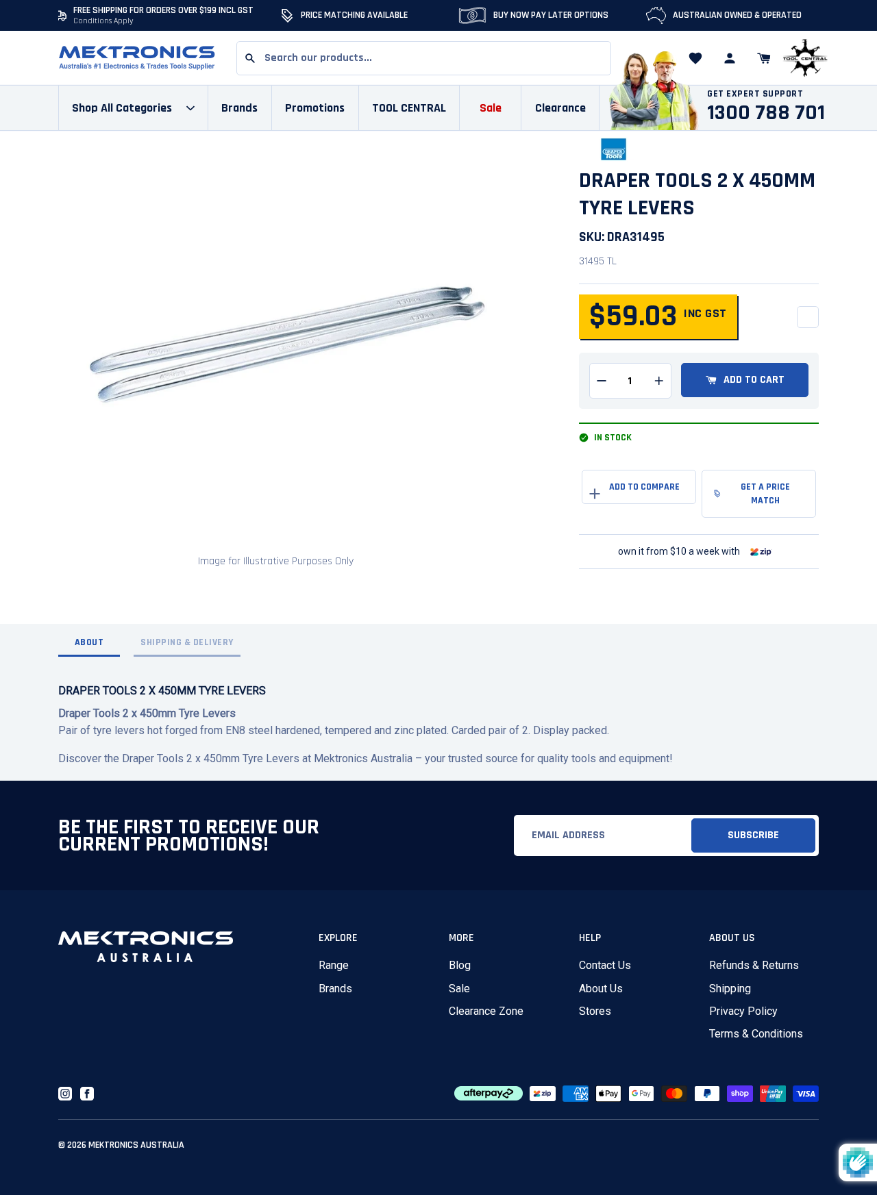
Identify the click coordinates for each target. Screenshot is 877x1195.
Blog (460, 965)
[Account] (730, 58)
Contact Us (605, 965)
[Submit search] (250, 58)
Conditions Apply (103, 21)
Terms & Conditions (756, 1033)
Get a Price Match (765, 494)
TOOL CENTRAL (409, 108)
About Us (601, 988)
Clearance (560, 108)
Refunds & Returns (754, 965)
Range (334, 965)
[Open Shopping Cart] (764, 58)
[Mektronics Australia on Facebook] (87, 1093)
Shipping (730, 988)
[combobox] (423, 58)
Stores (595, 1011)
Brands (335, 988)
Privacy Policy (743, 1011)
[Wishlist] (695, 58)
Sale (459, 988)
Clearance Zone (486, 1011)
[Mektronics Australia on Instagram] (65, 1093)
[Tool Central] (805, 58)
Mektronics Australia (136, 1145)
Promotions (315, 108)
